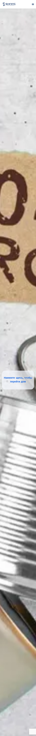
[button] (32, 4)
